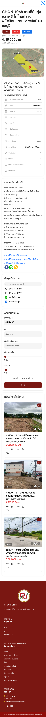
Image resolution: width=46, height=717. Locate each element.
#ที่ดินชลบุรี (8, 263)
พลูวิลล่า (6, 676)
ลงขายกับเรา (8, 634)
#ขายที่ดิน (8, 255)
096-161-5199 (15, 288)
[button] (4, 62)
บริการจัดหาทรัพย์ (10, 666)
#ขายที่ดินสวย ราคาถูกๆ (13, 259)
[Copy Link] (16, 267)
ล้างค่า (23, 385)
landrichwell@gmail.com (15, 701)
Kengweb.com (38, 714)
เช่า (5, 631)
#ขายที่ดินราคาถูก (20, 255)
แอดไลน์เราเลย (14, 297)
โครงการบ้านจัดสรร (10, 680)
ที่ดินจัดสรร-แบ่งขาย (11, 659)
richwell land (10, 696)
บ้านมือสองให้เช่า (9, 673)
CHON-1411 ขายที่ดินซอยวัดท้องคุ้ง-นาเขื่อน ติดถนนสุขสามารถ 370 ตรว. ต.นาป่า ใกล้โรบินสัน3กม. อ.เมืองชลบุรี (21, 494)
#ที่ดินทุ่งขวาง (19, 263)
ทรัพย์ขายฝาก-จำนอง (11, 655)
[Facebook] (6, 267)
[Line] (11, 267)
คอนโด (6, 651)
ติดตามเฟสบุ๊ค (14, 301)
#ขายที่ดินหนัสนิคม (31, 259)
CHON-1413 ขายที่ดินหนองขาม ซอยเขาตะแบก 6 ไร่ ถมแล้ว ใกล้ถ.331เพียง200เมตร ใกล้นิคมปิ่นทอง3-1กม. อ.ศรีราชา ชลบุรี (22, 437)
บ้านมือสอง (7, 669)
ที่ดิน (5, 662)
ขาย (5, 627)
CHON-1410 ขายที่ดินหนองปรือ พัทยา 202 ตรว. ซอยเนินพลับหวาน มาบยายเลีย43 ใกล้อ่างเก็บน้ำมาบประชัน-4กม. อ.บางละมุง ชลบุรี (22, 551)
